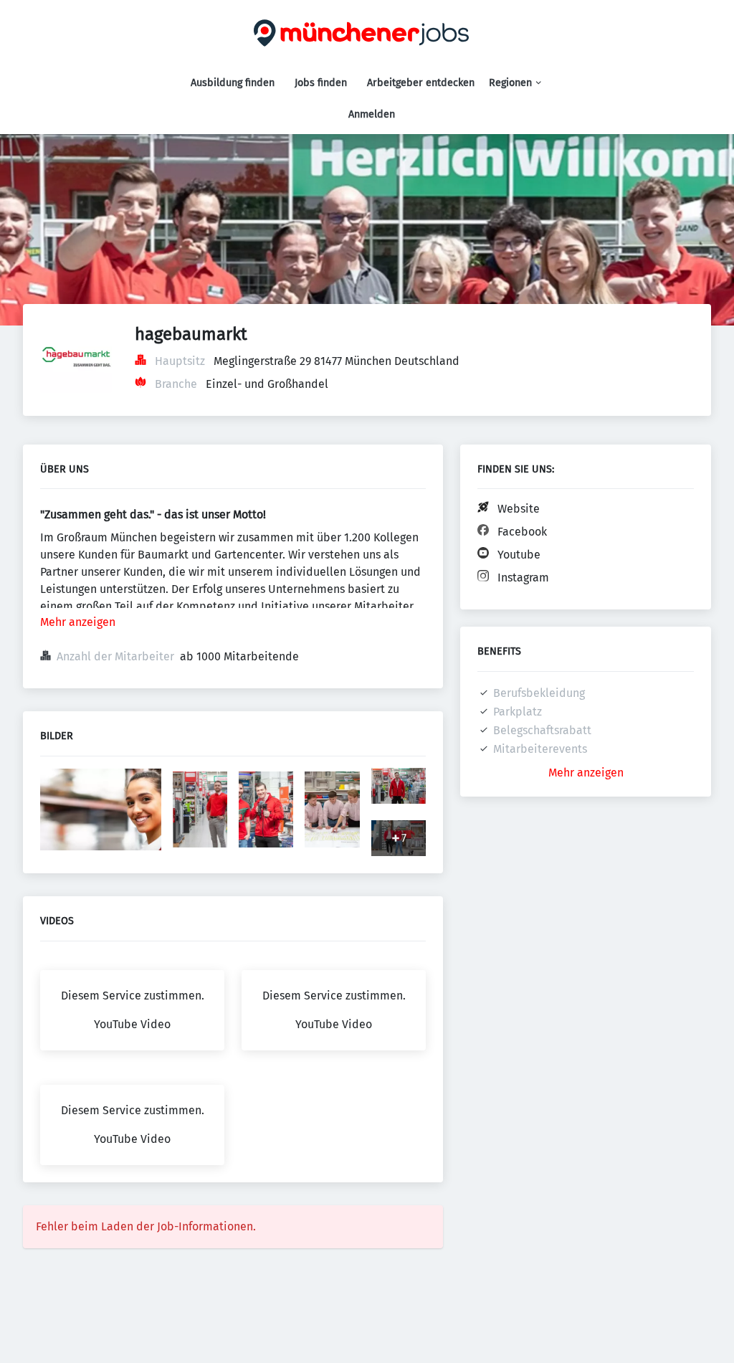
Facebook (522, 531)
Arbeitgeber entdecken (421, 83)
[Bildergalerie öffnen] (100, 811)
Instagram (523, 577)
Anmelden (371, 114)
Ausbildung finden (233, 83)
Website (518, 509)
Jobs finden (321, 83)
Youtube (518, 554)
